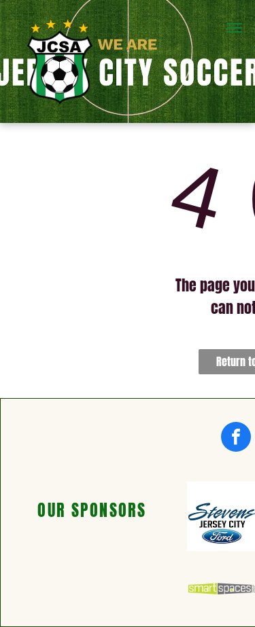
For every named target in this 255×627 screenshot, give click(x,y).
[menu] (234, 27)
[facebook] (236, 438)
